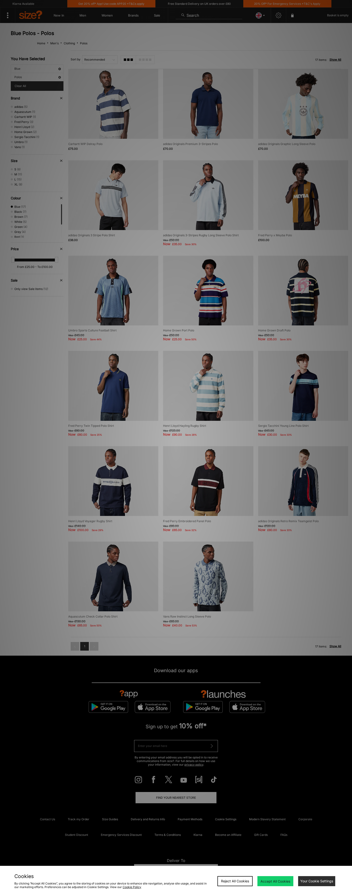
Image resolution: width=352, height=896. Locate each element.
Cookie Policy (132, 887)
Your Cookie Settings (316, 881)
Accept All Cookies (275, 881)
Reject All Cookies (235, 881)
